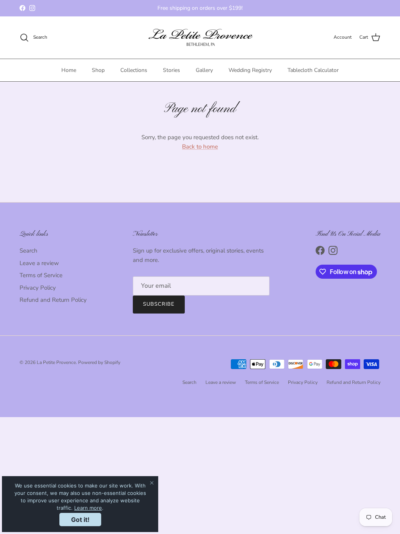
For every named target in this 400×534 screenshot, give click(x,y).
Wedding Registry (250, 70)
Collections (133, 70)
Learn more (88, 508)
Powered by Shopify (99, 362)
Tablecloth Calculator (313, 70)
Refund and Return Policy (53, 300)
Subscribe (159, 304)
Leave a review (39, 263)
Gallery (204, 70)
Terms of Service (41, 275)
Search (29, 250)
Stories (171, 70)
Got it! (80, 519)
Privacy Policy (38, 288)
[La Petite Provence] (200, 37)
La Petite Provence (56, 362)
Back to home (200, 147)
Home (68, 70)
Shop (98, 70)
